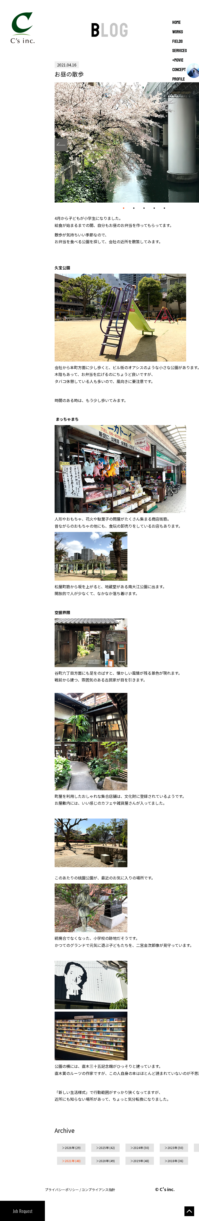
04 (154, 208)
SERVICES (179, 51)
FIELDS (177, 41)
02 (134, 208)
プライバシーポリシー (62, 1189)
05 (164, 208)
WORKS (177, 32)
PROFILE (178, 79)
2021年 (70, 1161)
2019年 (138, 1161)
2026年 (70, 1148)
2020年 (104, 1161)
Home (176, 22)
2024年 (138, 1148)
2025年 (104, 1148)
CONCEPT (179, 70)
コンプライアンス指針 (98, 1189)
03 (144, 208)
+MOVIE (177, 60)
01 (123, 208)
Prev (61, 145)
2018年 (172, 1161)
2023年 (172, 1148)
